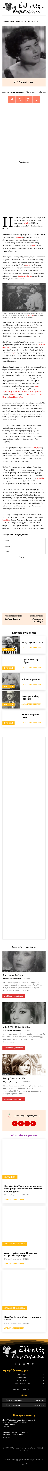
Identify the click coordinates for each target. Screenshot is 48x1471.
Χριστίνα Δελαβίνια (12, 975)
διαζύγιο (13, 353)
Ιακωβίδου (6, 520)
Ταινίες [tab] (7, 540)
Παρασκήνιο (10, 1177)
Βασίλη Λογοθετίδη (25, 276)
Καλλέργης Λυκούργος (37, 620)
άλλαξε (26, 223)
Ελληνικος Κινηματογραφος (14, 92)
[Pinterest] (28, 99)
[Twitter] (20, 99)
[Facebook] (12, 99)
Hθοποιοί (15, 21)
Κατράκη (18, 391)
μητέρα (27, 265)
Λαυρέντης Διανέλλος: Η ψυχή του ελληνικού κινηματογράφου (20, 1254)
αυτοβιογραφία (35, 448)
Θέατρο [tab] (7, 546)
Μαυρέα (13, 394)
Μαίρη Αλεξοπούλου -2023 (16, 1026)
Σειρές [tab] (7, 552)
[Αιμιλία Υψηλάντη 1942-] (11, 718)
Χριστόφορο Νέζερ (36, 391)
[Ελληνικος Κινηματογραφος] (11, 1115)
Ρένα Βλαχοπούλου (16, 397)
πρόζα (36, 386)
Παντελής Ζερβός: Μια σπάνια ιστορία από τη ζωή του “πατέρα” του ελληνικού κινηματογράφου (23, 1188)
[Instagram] (21, 1123)
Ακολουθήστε (39, 1405)
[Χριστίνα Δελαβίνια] (24, 961)
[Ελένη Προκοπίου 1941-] (24, 1064)
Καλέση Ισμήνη (12, 619)
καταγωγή (19, 237)
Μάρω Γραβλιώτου (31, 679)
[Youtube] (33, 1123)
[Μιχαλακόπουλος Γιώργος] (11, 663)
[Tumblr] (36, 99)
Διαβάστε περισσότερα (31, 648)
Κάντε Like (40, 1400)
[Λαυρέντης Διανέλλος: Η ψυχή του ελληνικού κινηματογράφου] (24, 1227)
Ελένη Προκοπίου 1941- (14, 1078)
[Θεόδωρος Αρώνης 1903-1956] (11, 700)
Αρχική (5, 21)
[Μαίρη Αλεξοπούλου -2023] (24, 1013)
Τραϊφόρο (25, 391)
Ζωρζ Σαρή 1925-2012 (32, 642)
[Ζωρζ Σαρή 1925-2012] (11, 645)
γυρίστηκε (31, 315)
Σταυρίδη (27, 394)
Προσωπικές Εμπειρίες (14, 1244)
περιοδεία (40, 478)
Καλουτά (34, 394)
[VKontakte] (28, 1363)
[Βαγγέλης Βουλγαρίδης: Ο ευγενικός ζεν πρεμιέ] (24, 1291)
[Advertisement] (24, 133)
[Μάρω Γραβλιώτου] (11, 681)
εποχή (33, 245)
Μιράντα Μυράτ (8, 391)
